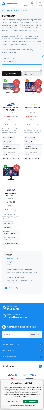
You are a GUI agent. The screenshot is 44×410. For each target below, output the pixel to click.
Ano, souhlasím (31, 401)
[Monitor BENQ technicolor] (11, 173)
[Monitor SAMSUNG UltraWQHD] (11, 88)
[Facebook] (40, 366)
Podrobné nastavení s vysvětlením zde (22, 405)
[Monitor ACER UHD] (33, 88)
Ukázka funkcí (12, 10)
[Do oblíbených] (6, 125)
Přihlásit (35, 334)
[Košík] (32, 4)
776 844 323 (13, 309)
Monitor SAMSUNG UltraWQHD (11, 109)
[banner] (13, 3)
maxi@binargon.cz (17, 317)
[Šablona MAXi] (2, 10)
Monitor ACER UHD (33, 108)
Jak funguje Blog (12, 61)
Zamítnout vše (13, 401)
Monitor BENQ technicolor (11, 194)
